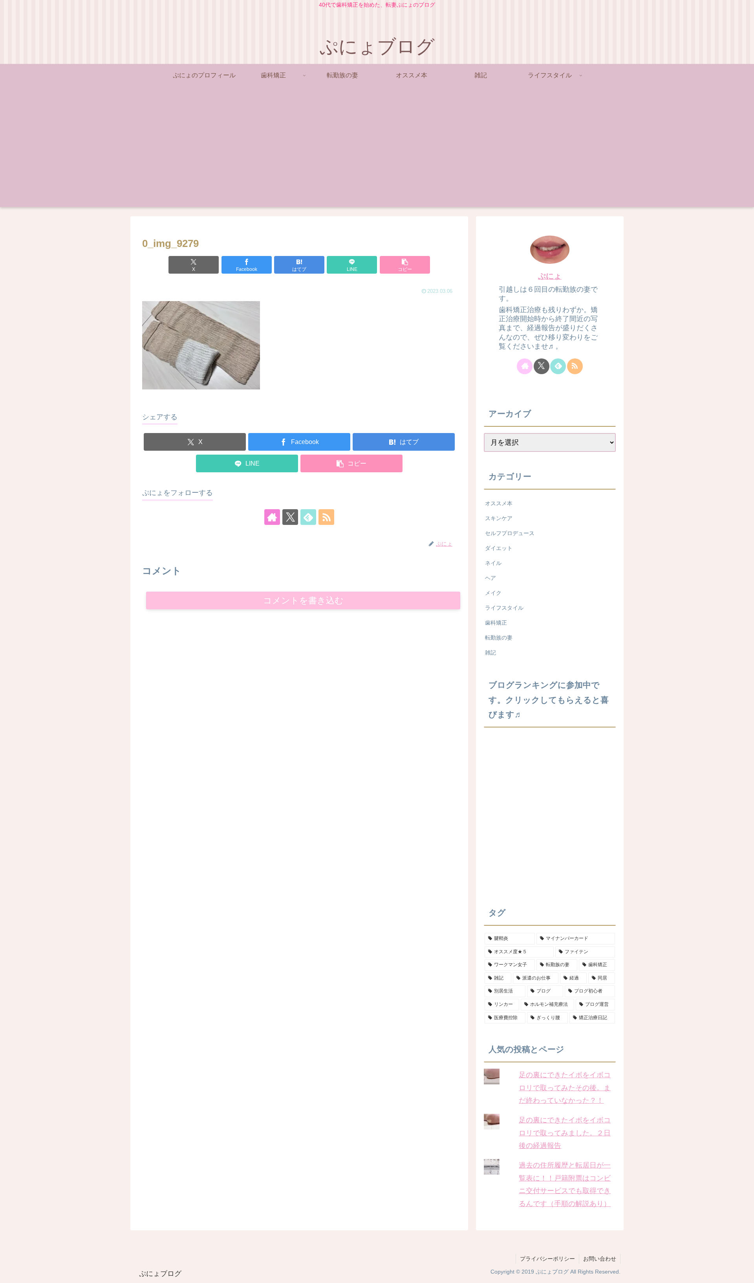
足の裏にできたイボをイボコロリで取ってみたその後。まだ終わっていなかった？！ (565, 1087)
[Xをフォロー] (290, 517)
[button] (405, 265)
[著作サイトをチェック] (272, 517)
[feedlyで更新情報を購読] (308, 517)
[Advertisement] (377, 152)
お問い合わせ (599, 1259)
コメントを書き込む (303, 600)
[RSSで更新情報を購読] (326, 517)
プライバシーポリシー (547, 1259)
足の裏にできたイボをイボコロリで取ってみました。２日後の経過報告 (565, 1133)
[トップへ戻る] (742, 1271)
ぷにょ (550, 276)
